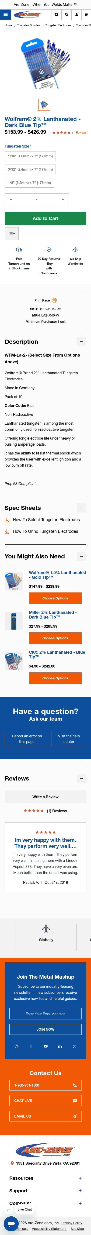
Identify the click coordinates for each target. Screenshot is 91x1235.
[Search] (56, 15)
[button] (46, 930)
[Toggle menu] (5, 15)
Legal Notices (17, 1229)
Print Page (42, 300)
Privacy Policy (71, 1223)
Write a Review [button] (45, 797)
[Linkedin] (60, 1046)
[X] (74, 1046)
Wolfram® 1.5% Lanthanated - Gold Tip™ (57, 575)
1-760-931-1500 (26, 1085)
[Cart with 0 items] (86, 15)
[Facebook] (31, 1046)
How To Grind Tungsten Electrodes (45, 531)
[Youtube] (45, 1046)
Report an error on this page (27, 739)
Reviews (81, 132)
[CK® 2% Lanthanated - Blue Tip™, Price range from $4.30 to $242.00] (14, 661)
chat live (23, 1100)
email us (22, 1116)
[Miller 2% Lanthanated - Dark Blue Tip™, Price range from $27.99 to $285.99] (14, 621)
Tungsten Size (18, 146)
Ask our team (45, 719)
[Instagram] (16, 1046)
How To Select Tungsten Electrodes (46, 519)
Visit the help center (69, 739)
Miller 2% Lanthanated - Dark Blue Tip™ (53, 614)
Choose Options (55, 598)
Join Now (45, 1029)
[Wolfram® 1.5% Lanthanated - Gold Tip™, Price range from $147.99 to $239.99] (14, 581)
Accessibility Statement (49, 1229)
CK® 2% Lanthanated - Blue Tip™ (57, 654)
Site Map (77, 1229)
